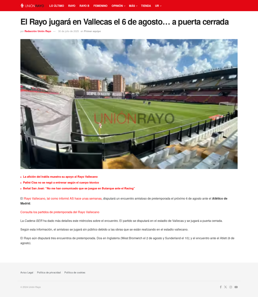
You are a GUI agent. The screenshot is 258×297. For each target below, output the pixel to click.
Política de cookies (74, 272)
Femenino (100, 6)
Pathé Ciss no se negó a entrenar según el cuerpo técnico (61, 182)
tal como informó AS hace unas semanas (74, 198)
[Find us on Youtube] (236, 287)
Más (132, 6)
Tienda (146, 6)
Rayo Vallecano (34, 198)
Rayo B (84, 6)
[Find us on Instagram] (230, 287)
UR (157, 6)
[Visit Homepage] (32, 5)
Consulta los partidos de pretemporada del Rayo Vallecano (59, 212)
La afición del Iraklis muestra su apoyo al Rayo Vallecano (60, 176)
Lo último (56, 6)
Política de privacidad (49, 272)
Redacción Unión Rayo (38, 31)
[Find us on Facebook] (221, 287)
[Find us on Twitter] (225, 287)
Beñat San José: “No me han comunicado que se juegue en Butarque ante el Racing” (79, 188)
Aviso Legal (26, 272)
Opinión (117, 6)
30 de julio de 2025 (68, 31)
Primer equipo (92, 31)
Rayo (71, 6)
